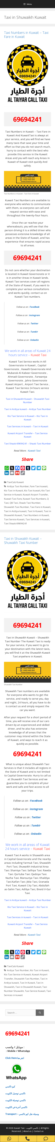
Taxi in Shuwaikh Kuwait (28, 986)
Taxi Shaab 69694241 (15, 523)
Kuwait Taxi (38, 355)
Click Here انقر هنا (14, 1058)
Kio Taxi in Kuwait (13, 490)
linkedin (34, 339)
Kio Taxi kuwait (32, 490)
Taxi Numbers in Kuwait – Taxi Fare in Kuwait (26, 34)
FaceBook (34, 306)
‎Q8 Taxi (14, 502)
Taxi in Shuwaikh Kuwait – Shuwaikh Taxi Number (23, 540)
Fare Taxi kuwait (39, 486)
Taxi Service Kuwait (14, 519)
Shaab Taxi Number (29, 502)
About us (27, 1131)
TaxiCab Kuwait (15, 482)
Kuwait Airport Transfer (35, 494)
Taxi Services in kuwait (37, 519)
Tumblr (34, 331)
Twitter (34, 323)
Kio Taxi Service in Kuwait (17, 974)
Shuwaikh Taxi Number (16, 507)
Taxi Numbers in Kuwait (36, 515)
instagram (34, 315)
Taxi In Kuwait (35, 511)
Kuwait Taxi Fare (13, 498)
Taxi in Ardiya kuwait (15, 511)
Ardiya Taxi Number (18, 486)
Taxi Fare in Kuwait (40, 507)
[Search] (40, 1012)
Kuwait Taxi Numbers (34, 498)
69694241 (27, 119)
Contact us (39, 1131)
